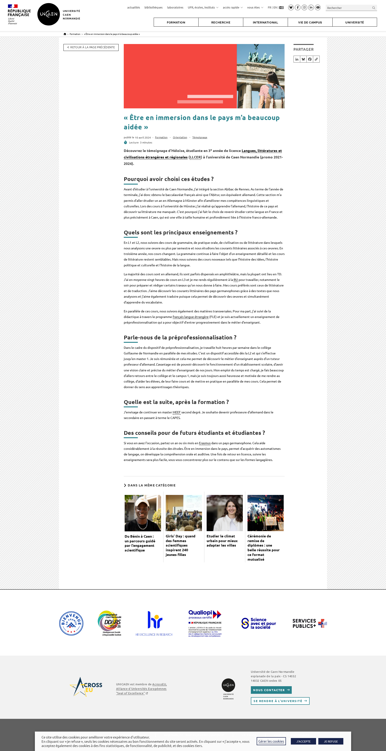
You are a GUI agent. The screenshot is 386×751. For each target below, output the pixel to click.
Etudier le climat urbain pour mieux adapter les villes (222, 541)
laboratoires (175, 7)
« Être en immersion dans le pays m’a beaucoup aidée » (112, 34)
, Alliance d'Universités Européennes (141, 688)
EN (275, 7)
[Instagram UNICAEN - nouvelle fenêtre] (304, 8)
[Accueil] (65, 34)
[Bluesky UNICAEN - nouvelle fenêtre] (291, 7)
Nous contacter (269, 690)
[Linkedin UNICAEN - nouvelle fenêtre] (311, 8)
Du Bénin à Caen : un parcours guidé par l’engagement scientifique (140, 543)
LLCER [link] (195, 157)
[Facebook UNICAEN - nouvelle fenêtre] (297, 8)
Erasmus (205, 443)
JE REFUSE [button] (331, 741)
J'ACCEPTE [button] (303, 741)
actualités (133, 7)
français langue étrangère (191, 317)
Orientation (180, 137)
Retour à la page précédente (92, 47)
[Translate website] (281, 7)
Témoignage (199, 137)
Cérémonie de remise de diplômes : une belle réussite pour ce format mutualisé (264, 548)
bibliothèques (154, 7)
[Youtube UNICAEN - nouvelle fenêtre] (318, 8)
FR (269, 7)
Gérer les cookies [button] (271, 741)
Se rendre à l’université (278, 701)
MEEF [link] (177, 412)
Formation (161, 137)
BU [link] (236, 280)
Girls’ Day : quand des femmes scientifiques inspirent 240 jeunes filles (180, 545)
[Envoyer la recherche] (374, 8)
